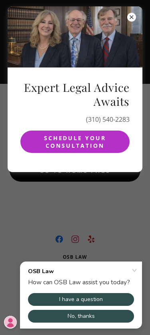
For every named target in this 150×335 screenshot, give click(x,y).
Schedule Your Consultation (75, 141)
